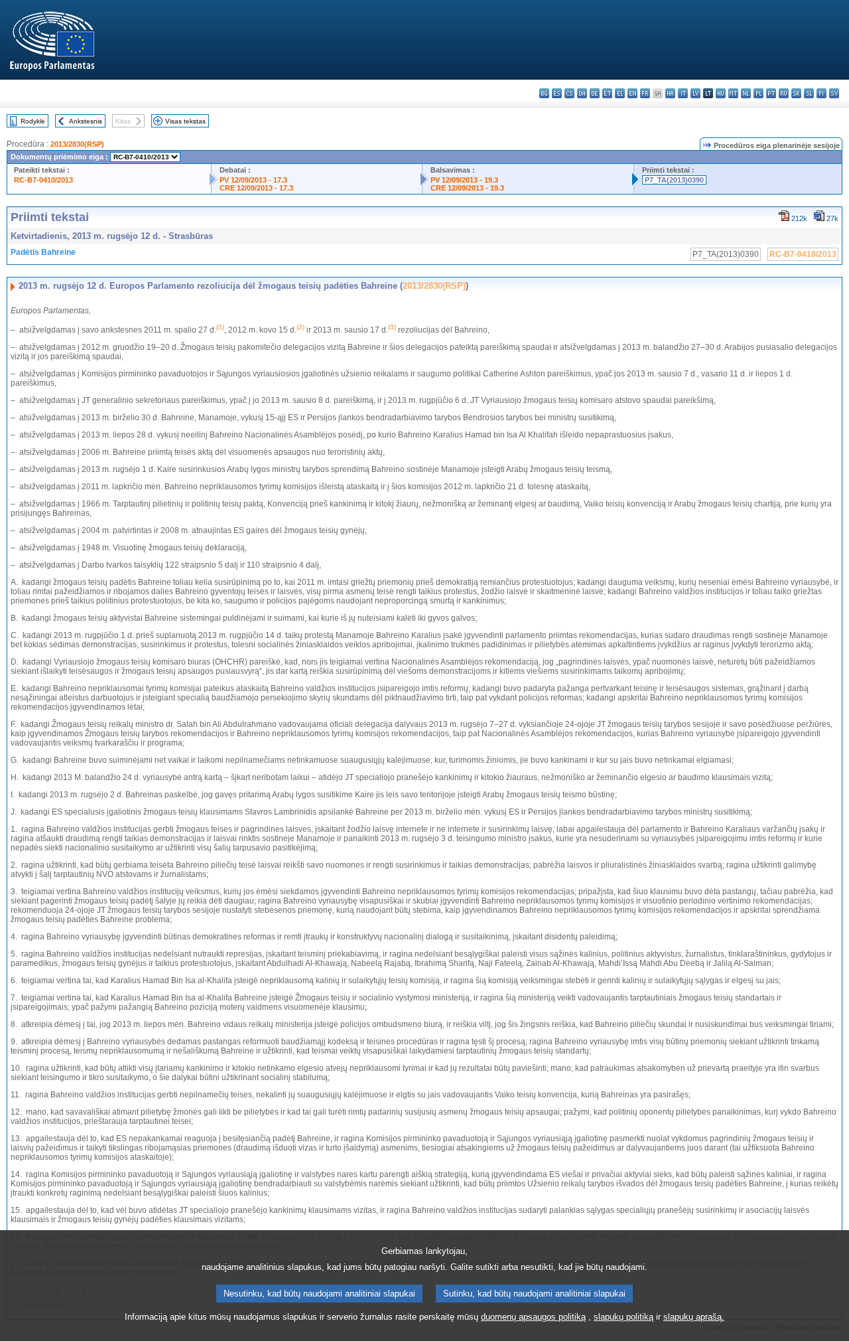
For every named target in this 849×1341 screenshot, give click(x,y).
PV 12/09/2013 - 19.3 (464, 180)
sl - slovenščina (809, 93)
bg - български (544, 93)
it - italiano (683, 93)
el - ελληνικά (620, 93)
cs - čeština (569, 93)
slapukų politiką (623, 1317)
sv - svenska (834, 93)
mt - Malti (733, 93)
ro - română (784, 93)
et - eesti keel (607, 93)
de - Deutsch (595, 93)
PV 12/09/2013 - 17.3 (253, 180)
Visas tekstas (185, 121)
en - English (632, 93)
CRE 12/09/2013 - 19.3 (467, 188)
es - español (557, 93)
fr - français (645, 93)
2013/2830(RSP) (77, 144)
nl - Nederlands (746, 93)
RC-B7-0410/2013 (43, 180)
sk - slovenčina (796, 93)
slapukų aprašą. (693, 1317)
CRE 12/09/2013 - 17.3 (256, 188)
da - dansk (582, 93)
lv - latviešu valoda (695, 93)
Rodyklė (33, 121)
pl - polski (758, 93)
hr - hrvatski (670, 93)
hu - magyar (721, 93)
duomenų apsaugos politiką (533, 1317)
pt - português (771, 93)
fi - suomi (821, 93)
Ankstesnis (85, 121)
